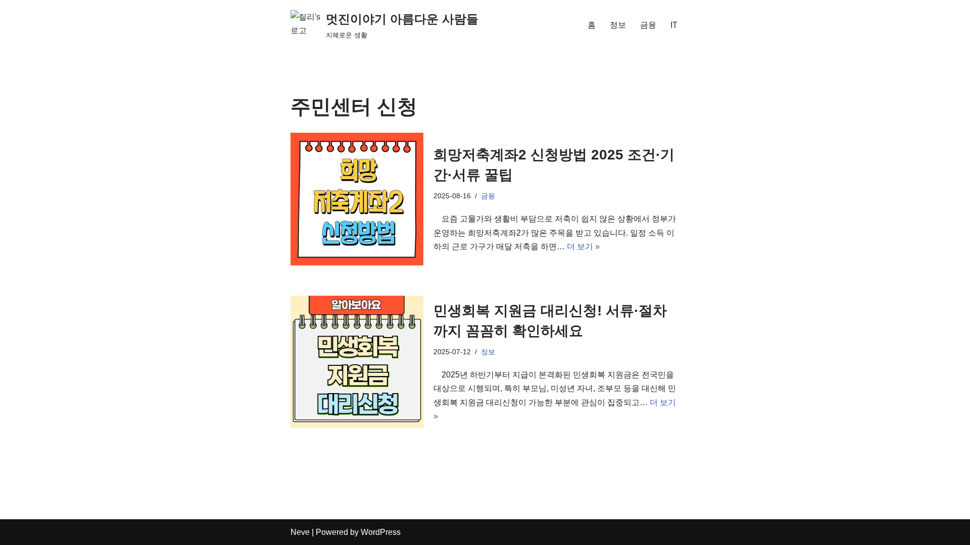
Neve (300, 532)
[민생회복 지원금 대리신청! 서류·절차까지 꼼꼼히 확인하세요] (356, 362)
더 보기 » (583, 246)
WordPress (381, 532)
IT (673, 25)
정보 (618, 25)
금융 (648, 25)
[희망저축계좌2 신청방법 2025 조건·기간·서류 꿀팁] (356, 199)
